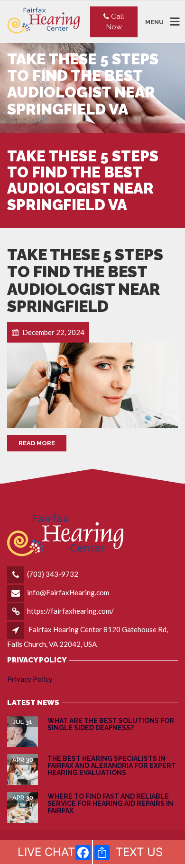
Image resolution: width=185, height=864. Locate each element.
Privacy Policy (30, 679)
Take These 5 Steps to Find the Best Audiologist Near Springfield (85, 281)
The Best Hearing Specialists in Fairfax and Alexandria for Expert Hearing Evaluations (111, 766)
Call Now (115, 21)
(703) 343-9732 (52, 574)
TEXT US (139, 852)
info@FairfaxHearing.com (68, 592)
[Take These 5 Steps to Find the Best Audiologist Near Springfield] (92, 385)
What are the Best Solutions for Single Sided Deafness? (110, 724)
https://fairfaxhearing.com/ (70, 611)
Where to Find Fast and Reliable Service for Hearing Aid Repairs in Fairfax (110, 804)
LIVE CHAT (46, 852)
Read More (36, 443)
